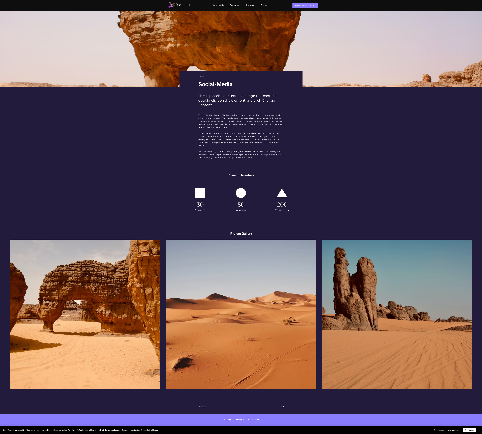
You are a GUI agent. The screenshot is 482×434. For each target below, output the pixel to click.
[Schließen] (478, 430)
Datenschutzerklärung (149, 430)
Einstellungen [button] (439, 430)
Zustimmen (469, 430)
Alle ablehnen (453, 430)
